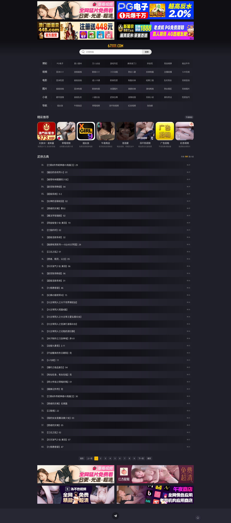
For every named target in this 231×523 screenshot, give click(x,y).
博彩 (44, 63)
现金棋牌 (168, 63)
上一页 (89, 458)
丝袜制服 (150, 72)
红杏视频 (132, 105)
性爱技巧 (186, 97)
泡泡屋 (150, 105)
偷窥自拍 (60, 88)
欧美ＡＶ (96, 72)
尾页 (149, 458)
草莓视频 (96, 105)
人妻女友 (96, 97)
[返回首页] (198, 518)
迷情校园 (132, 97)
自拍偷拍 (78, 72)
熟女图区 (168, 88)
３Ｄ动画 (114, 72)
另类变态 (186, 80)
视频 (44, 71)
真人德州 (78, 63)
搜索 (147, 52)
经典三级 (150, 80)
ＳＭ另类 (186, 72)
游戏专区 (114, 63)
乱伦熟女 (168, 80)
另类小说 (150, 97)
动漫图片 (114, 88)
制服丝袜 (132, 80)
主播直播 (168, 72)
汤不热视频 (114, 105)
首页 (81, 458)
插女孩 (60, 105)
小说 (44, 97)
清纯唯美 (150, 88)
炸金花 (150, 63)
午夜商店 (78, 105)
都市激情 (60, 97)
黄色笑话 (168, 97)
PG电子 (60, 63)
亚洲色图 (78, 88)
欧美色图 (96, 88)
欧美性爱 (114, 80)
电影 (44, 80)
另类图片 (186, 88)
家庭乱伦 (78, 97)
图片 (44, 88)
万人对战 (96, 63)
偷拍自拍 (78, 80)
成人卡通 (96, 80)
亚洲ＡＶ (60, 72)
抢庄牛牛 (186, 63)
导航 (44, 105)
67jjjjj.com (115, 45)
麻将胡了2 (132, 63)
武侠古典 (114, 97)
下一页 (141, 458)
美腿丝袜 (132, 88)
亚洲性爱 (60, 80)
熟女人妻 (132, 72)
